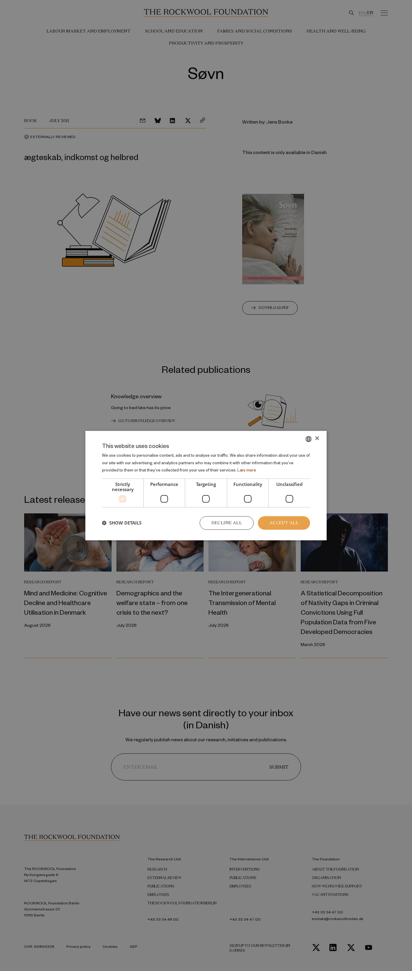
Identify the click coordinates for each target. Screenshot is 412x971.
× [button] (317, 438)
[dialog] (206, 485)
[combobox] (309, 439)
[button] (121, 523)
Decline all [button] (226, 522)
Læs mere (246, 470)
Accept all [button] (284, 522)
